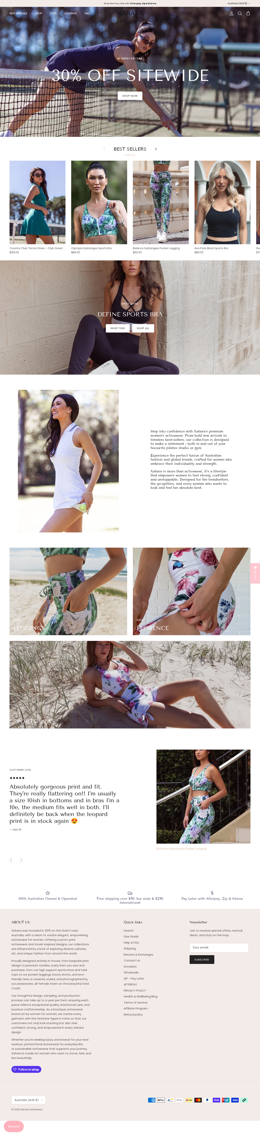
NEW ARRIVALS (18, 13)
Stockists (130, 966)
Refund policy (133, 1014)
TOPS (53, 13)
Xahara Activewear (31, 1109)
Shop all (143, 328)
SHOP (38, 13)
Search (129, 931)
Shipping (130, 948)
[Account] (231, 13)
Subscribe (202, 959)
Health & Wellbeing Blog (140, 996)
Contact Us (132, 960)
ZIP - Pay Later (134, 978)
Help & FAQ (131, 943)
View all (130, 154)
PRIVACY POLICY (135, 990)
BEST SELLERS (130, 149)
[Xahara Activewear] (130, 13)
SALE (87, 13)
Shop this (118, 328)
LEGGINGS (70, 13)
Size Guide (131, 936)
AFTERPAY (130, 984)
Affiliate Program (136, 1008)
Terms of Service (136, 1002)
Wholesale (131, 972)
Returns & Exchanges (138, 955)
